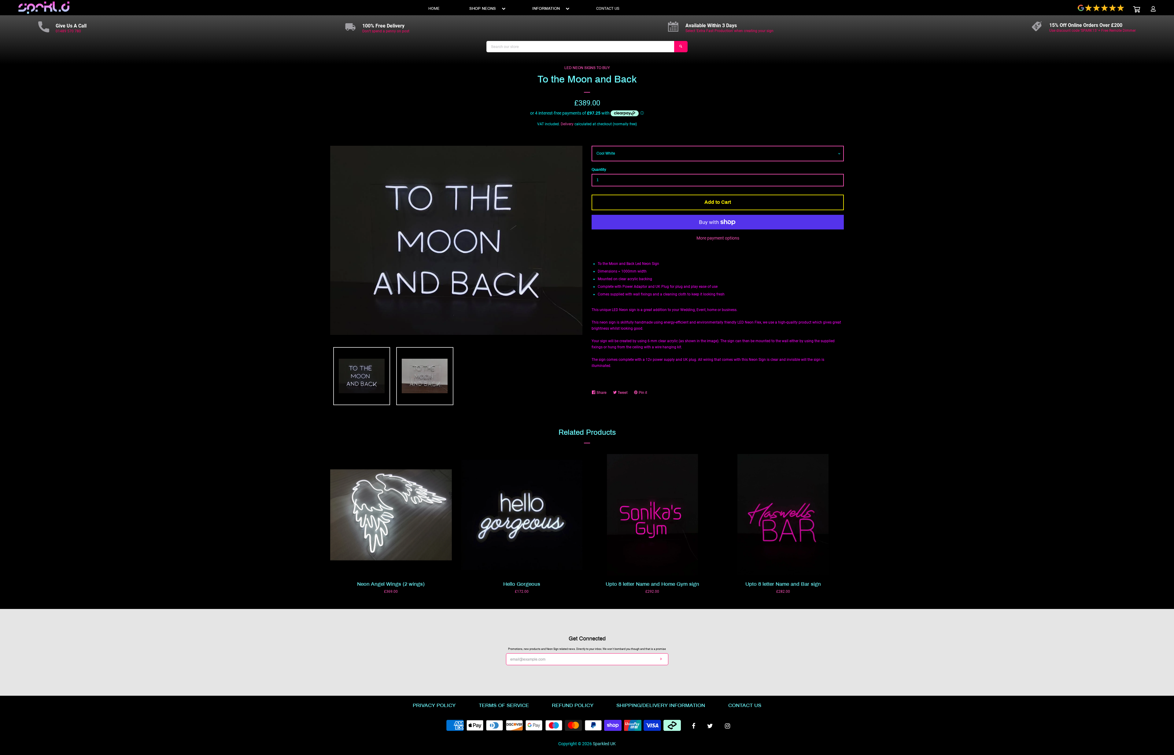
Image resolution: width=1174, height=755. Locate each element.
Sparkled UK (604, 743)
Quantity (599, 169)
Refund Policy (572, 705)
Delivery (567, 124)
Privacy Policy (434, 705)
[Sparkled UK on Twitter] (710, 726)
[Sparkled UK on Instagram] (727, 726)
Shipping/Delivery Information (660, 705)
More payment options (717, 238)
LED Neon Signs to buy (587, 68)
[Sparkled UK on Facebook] (693, 726)
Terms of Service (504, 705)
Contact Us (744, 705)
